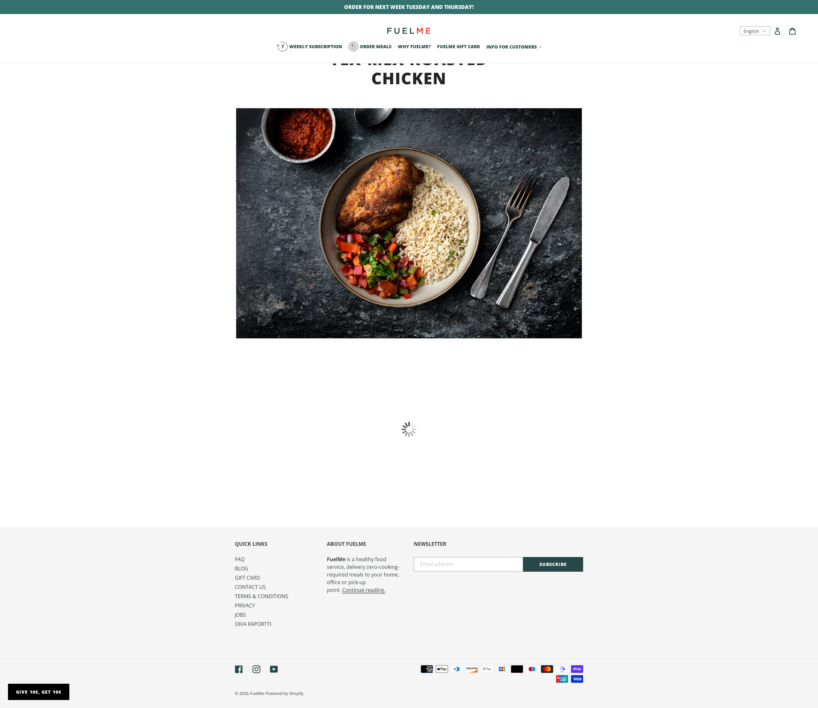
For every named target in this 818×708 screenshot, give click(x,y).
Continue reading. (363, 589)
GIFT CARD (247, 577)
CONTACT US (250, 587)
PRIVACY (245, 605)
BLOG (241, 568)
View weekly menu (409, 356)
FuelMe (257, 693)
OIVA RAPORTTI (253, 624)
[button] (755, 30)
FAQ (239, 559)
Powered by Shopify (285, 693)
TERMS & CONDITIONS (261, 596)
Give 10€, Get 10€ (38, 692)
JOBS (240, 614)
